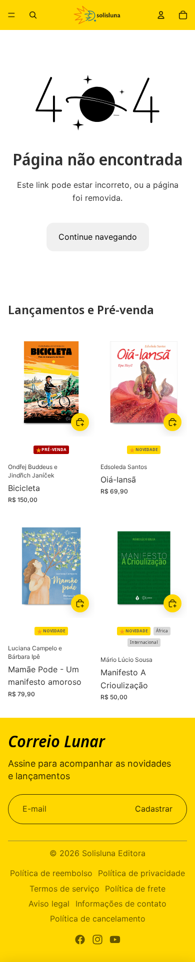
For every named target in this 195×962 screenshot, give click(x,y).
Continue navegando (97, 237)
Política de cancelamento (98, 919)
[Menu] (11, 14)
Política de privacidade (141, 873)
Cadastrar (153, 809)
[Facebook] (80, 940)
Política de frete (135, 889)
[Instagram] (98, 940)
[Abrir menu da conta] (161, 15)
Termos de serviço (65, 889)
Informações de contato (121, 904)
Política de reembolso (51, 873)
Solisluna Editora (114, 853)
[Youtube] (115, 940)
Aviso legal (49, 904)
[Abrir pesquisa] (33, 15)
